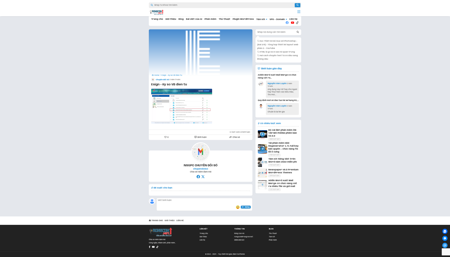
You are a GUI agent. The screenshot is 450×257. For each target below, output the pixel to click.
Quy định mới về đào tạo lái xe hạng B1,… (278, 100)
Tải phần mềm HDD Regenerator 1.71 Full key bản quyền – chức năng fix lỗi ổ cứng (283, 147)
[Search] (298, 32)
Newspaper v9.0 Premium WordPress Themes (283, 171)
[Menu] (298, 12)
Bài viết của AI (194, 19)
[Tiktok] (297, 23)
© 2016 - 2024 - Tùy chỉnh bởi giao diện (221, 254)
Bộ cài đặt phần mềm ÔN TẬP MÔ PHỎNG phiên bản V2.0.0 (282, 133)
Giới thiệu (170, 19)
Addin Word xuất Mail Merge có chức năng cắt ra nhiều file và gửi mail (282, 183)
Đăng (246, 207)
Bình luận (202, 137)
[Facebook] (287, 23)
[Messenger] (445, 238)
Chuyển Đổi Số (162, 80)
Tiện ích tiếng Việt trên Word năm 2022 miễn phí (282, 160)
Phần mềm (210, 19)
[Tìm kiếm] (297, 5)
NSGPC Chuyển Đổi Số (201, 165)
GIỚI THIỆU (170, 221)
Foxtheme (241, 254)
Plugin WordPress (243, 19)
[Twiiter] (203, 177)
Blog (181, 19)
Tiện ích (260, 19)
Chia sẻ (236, 137)
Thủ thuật (224, 19)
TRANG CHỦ (157, 221)
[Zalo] (445, 231)
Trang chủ (157, 19)
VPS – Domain (277, 19)
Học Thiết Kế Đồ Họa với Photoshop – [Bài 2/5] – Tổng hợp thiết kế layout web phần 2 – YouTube (277, 44)
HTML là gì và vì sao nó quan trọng (277, 52)
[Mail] (445, 245)
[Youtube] (292, 23)
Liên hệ (293, 19)
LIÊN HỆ (180, 221)
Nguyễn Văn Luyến (277, 84)
